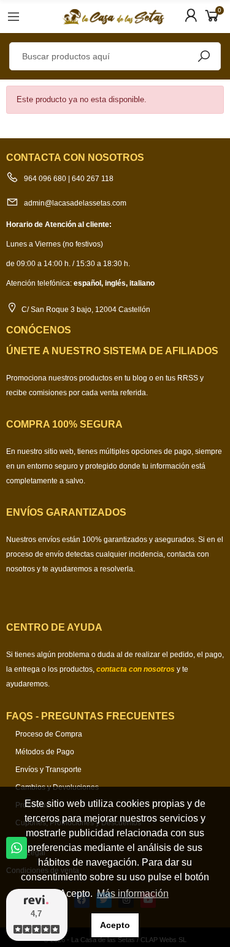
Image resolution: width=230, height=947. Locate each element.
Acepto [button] (115, 925)
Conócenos (38, 330)
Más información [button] (133, 893)
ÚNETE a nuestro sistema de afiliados (112, 351)
